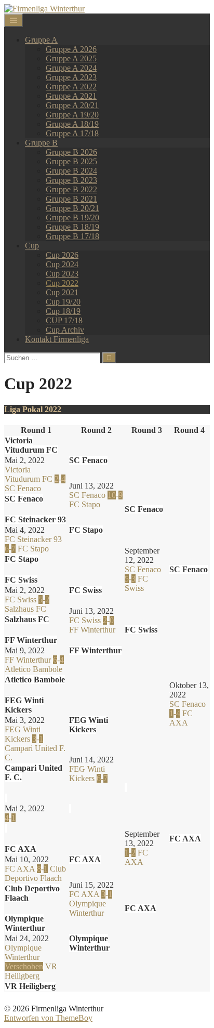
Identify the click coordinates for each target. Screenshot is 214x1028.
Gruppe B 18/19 (72, 226)
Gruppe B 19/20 (72, 217)
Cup (32, 245)
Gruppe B (41, 142)
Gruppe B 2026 (71, 152)
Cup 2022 (62, 283)
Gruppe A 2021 (71, 95)
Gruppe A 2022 (71, 86)
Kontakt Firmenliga (57, 339)
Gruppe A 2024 (71, 67)
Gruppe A (41, 39)
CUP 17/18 (64, 320)
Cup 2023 (62, 273)
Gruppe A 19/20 (72, 114)
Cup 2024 (62, 264)
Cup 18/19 (63, 311)
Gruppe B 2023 (71, 180)
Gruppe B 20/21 (72, 208)
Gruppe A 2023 (71, 77)
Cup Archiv (65, 329)
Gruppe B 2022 (71, 189)
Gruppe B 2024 (71, 170)
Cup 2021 (62, 292)
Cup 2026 (62, 255)
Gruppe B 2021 (71, 198)
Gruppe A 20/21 (72, 105)
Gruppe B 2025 (71, 161)
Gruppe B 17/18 (72, 236)
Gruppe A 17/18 (72, 133)
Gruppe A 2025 (71, 58)
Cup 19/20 (63, 301)
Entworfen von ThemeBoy (48, 1017)
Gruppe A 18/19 (72, 124)
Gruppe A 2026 (71, 49)
